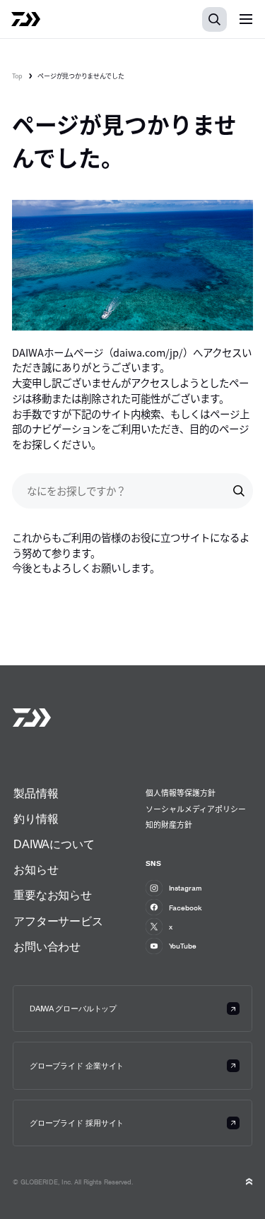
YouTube (182, 946)
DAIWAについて (54, 844)
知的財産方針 (169, 824)
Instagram (185, 888)
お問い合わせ (47, 946)
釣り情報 (35, 818)
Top (17, 76)
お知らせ (35, 869)
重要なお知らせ (52, 894)
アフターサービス (58, 921)
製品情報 (35, 793)
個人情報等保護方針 (181, 792)
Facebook (185, 907)
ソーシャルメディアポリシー (196, 808)
